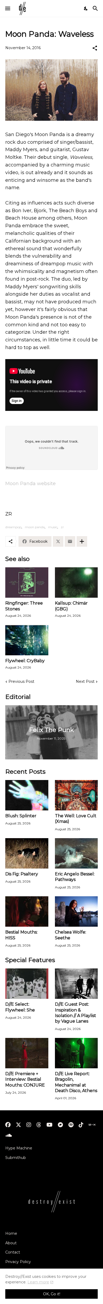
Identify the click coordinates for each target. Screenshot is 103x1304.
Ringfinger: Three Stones (24, 606)
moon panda (35, 527)
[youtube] (49, 1124)
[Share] (95, 48)
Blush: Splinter (20, 815)
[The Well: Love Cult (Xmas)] (76, 795)
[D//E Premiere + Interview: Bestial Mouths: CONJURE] (26, 1053)
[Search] (96, 8)
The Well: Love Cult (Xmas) (75, 818)
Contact (12, 1252)
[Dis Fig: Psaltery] (26, 853)
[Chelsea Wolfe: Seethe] (76, 911)
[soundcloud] (8, 1135)
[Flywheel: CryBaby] (26, 640)
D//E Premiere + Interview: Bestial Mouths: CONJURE (25, 1079)
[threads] (38, 1124)
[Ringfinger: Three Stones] (26, 582)
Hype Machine (18, 1148)
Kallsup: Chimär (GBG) (71, 606)
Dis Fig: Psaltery (21, 873)
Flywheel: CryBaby (25, 660)
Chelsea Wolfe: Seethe (70, 935)
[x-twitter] (18, 1124)
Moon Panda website (30, 483)
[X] (58, 541)
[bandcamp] (60, 1124)
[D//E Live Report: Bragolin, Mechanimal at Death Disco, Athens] (76, 1053)
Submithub (15, 1157)
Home (11, 1233)
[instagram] (28, 1124)
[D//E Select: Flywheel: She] (26, 983)
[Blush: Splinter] (26, 795)
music (52, 527)
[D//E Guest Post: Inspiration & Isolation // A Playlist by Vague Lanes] (76, 983)
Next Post (85, 681)
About (11, 1243)
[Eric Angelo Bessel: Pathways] (76, 853)
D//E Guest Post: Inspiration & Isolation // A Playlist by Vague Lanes (75, 1013)
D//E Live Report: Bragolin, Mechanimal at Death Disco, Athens (76, 1082)
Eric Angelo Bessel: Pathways (75, 876)
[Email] (70, 541)
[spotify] (70, 1124)
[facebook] (8, 1124)
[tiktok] (81, 1124)
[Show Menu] (7, 8)
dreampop (13, 527)
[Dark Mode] (86, 8)
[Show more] (82, 541)
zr (62, 527)
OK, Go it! (51, 1294)
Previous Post (21, 681)
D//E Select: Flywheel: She (20, 1007)
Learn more (38, 1282)
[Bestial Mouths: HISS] (26, 911)
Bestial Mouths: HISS (21, 935)
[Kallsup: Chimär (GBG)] (76, 582)
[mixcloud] (92, 1124)
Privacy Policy (18, 1261)
